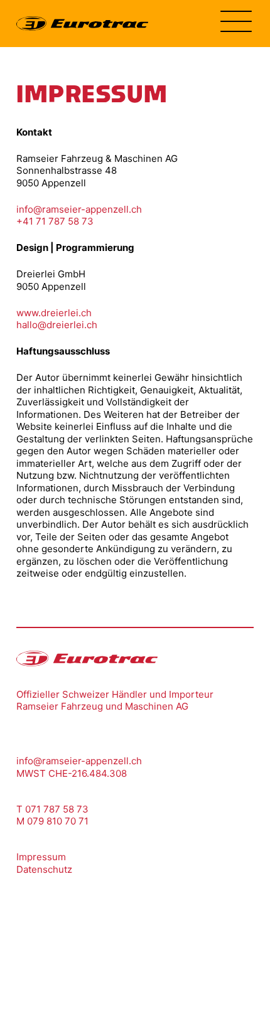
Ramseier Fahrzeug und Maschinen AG (102, 706)
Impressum (41, 857)
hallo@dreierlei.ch (56, 325)
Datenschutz (44, 869)
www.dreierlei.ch (54, 313)
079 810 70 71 (58, 821)
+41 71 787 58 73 (55, 221)
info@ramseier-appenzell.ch (79, 209)
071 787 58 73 (57, 809)
